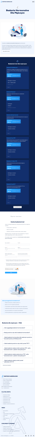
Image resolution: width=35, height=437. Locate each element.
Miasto (19, 247)
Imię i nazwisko (7, 242)
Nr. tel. (6, 247)
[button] (17, 327)
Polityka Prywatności (23, 260)
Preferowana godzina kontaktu (23, 253)
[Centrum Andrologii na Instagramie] (31, 435)
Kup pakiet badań (6, 51)
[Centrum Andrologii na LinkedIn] (25, 435)
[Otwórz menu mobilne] (33, 1)
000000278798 (9, 380)
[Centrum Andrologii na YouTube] (33, 435)
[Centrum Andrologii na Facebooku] (28, 435)
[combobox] (6, 251)
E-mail (19, 242)
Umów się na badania (7, 365)
